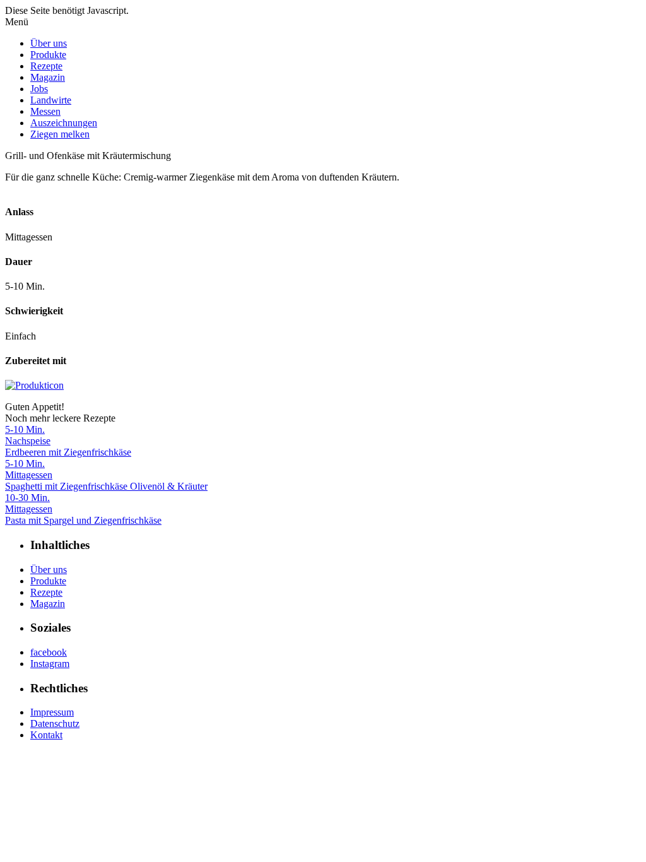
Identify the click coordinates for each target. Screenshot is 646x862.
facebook (48, 652)
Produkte (48, 54)
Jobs (39, 88)
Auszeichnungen (63, 122)
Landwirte (50, 100)
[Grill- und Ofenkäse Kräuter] (34, 385)
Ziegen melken (60, 134)
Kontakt (46, 734)
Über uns (48, 43)
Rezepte (46, 66)
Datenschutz (54, 723)
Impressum (52, 712)
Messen (45, 111)
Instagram (49, 663)
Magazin (47, 77)
